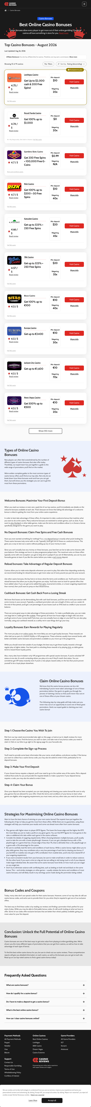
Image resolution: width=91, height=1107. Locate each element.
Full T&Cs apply (11, 101)
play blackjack (16, 523)
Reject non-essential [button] (37, 1095)
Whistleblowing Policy (12, 1072)
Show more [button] (73, 57)
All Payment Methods (12, 1039)
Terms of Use (9, 1069)
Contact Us (8, 1062)
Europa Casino (30, 328)
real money (57, 557)
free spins (42, 584)
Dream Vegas (38, 1049)
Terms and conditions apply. (15, 172)
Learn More (33, 1100)
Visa (6, 1049)
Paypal (7, 1042)
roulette (32, 616)
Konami (64, 1046)
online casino (28, 634)
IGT (62, 1042)
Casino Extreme (39, 1053)
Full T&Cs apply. (11, 206)
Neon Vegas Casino (32, 397)
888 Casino (37, 1046)
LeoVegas (36, 1042)
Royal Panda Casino (32, 113)
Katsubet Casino (31, 219)
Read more (63, 33)
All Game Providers (68, 1039)
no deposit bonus (51, 539)
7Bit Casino (29, 257)
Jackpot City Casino (32, 363)
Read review (13, 92)
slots (69, 647)
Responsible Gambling (12, 1066)
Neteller (7, 1046)
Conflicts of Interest (11, 1076)
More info (74, 88)
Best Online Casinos (40, 1039)
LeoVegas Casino (31, 74)
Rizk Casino (29, 184)
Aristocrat (64, 1049)
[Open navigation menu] (84, 4)
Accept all (52, 1100)
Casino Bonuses (45, 18)
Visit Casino (74, 82)
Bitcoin (7, 1053)
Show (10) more (45, 431)
